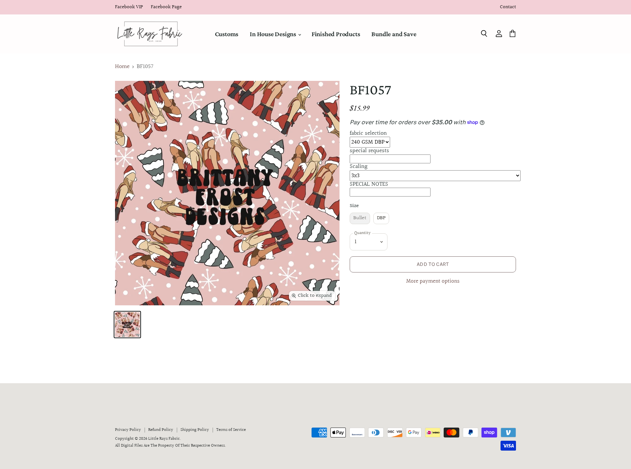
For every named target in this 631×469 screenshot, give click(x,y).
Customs (227, 33)
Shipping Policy (194, 430)
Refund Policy (160, 430)
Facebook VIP (129, 7)
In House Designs (273, 33)
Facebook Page (166, 7)
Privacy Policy (128, 430)
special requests (369, 150)
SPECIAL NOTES (369, 184)
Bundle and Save (393, 33)
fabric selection (368, 133)
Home (122, 66)
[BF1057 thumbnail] (127, 325)
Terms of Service (231, 430)
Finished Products (336, 33)
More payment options (432, 281)
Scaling (358, 166)
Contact (508, 7)
